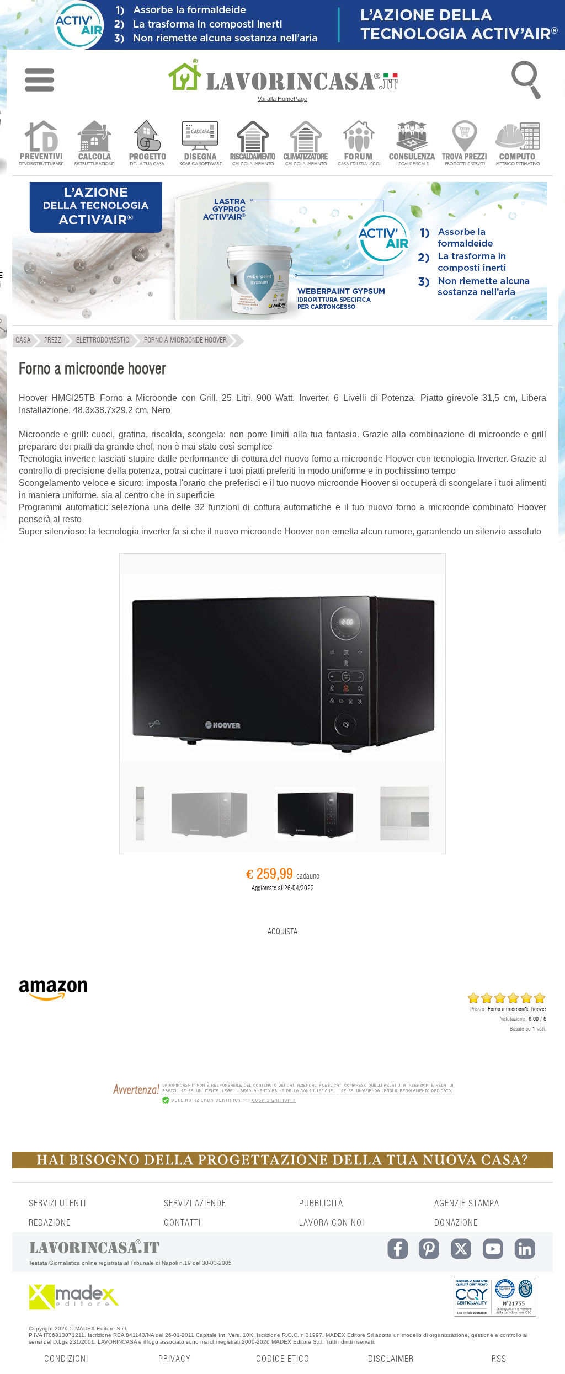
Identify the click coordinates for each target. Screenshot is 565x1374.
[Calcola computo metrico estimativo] (518, 144)
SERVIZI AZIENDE (195, 1203)
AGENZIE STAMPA (466, 1203)
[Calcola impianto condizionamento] (306, 144)
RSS (499, 1359)
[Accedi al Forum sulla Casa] (359, 144)
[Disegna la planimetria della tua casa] (200, 144)
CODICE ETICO (283, 1359)
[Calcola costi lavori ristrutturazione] (94, 144)
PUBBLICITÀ (321, 1203)
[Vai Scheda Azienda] (53, 1008)
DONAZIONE (456, 1222)
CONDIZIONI (66, 1359)
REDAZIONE (50, 1222)
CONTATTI (182, 1222)
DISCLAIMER (391, 1359)
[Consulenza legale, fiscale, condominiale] (412, 144)
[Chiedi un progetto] (147, 144)
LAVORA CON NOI (331, 1222)
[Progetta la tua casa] (282, 1166)
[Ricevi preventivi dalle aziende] (41, 144)
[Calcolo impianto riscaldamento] (253, 144)
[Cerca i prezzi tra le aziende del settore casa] (465, 144)
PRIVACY (174, 1359)
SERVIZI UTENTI (57, 1203)
